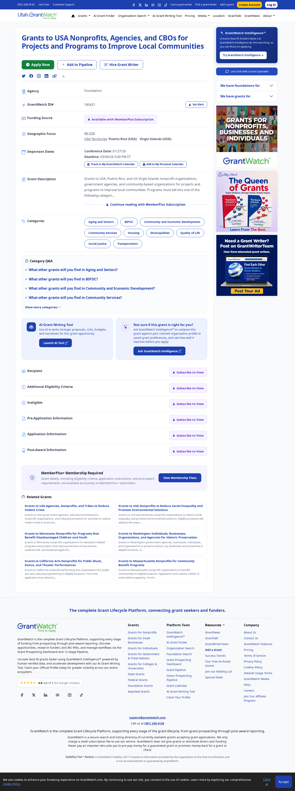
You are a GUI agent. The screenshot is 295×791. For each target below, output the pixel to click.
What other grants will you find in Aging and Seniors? (73, 269)
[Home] (73, 16)
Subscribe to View (190, 372)
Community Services (102, 233)
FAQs (247, 685)
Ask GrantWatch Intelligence (158, 351)
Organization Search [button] (132, 16)
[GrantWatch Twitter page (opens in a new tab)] (34, 695)
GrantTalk (234, 16)
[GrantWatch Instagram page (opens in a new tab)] (69, 695)
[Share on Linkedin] (46, 76)
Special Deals (214, 677)
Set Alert (198, 104)
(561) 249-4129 (26, 4)
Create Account (249, 5)
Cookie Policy (11, 784)
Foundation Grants (140, 686)
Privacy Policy (253, 661)
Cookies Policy (253, 667)
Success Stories (215, 655)
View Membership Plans (179, 478)
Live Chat (44, 4)
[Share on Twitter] (23, 76)
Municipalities (160, 233)
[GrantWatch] (37, 15)
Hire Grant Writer (124, 64)
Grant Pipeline (176, 670)
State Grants (136, 674)
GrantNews (252, 16)
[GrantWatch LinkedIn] (146, 5)
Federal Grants (138, 680)
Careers (249, 690)
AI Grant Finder (104, 16)
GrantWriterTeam (216, 644)
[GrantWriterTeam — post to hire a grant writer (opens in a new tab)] (247, 265)
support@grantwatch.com (147, 717)
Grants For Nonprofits (142, 632)
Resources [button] (213, 625)
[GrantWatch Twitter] (140, 5)
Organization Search (180, 648)
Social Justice (97, 244)
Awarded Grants (139, 691)
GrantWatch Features (258, 644)
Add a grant (227, 4)
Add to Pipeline (80, 64)
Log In (271, 5)
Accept (284, 782)
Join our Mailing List (218, 671)
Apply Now (40, 64)
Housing (133, 233)
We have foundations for (240, 85)
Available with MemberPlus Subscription (123, 119)
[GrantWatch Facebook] (133, 5)
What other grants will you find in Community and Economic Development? (92, 288)
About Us (250, 632)
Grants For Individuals (143, 648)
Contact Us (251, 638)
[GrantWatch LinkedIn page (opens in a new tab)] (45, 695)
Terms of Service (255, 655)
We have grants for (235, 96)
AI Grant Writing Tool (167, 16)
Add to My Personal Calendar (165, 164)
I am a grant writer (181, 4)
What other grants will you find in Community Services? (75, 297)
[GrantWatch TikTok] (165, 5)
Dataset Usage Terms (258, 673)
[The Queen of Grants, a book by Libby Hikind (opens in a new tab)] (247, 201)
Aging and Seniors (101, 222)
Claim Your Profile (178, 697)
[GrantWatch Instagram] (159, 5)
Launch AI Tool (54, 343)
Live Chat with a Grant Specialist (250, 71)
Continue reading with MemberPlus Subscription (147, 204)
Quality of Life (190, 233)
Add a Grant (213, 650)
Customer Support (63, 4)
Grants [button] (83, 16)
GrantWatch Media (256, 679)
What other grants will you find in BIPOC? (63, 279)
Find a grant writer (206, 4)
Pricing (190, 16)
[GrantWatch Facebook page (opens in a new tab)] (21, 695)
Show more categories (41, 307)
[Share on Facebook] (31, 76)
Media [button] (202, 16)
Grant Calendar (177, 686)
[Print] (65, 76)
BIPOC (129, 222)
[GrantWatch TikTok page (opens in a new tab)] (81, 695)
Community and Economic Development (172, 222)
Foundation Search (179, 654)
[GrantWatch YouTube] (153, 5)
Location (219, 16)
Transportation (127, 244)
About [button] (267, 16)
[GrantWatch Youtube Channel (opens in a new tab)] (57, 695)
